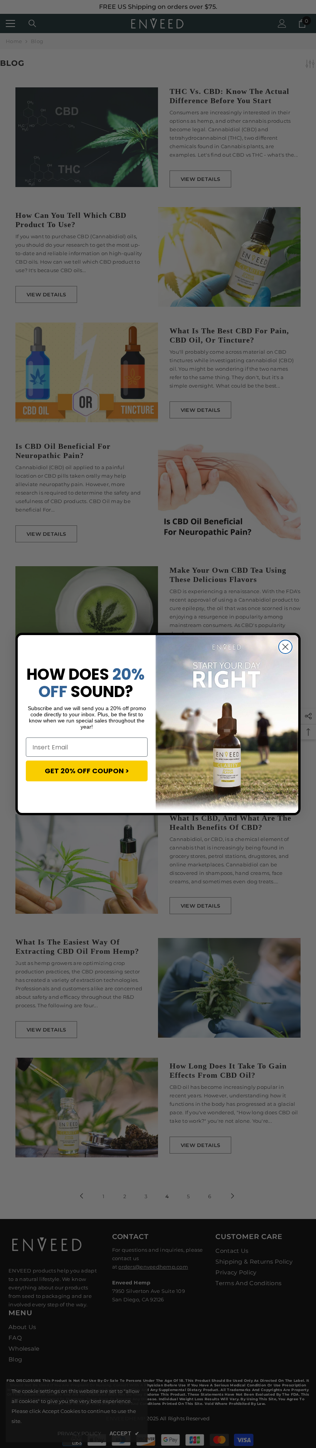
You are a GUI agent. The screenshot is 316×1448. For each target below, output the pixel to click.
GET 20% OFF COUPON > (87, 771)
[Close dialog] (285, 647)
